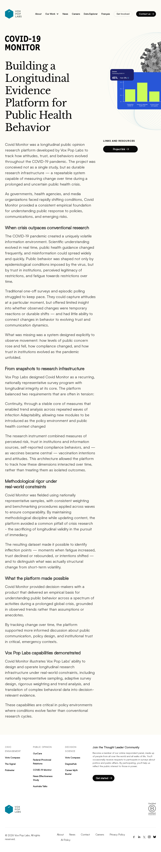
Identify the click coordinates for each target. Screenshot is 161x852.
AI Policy (65, 839)
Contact (85, 834)
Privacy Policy (117, 834)
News (72, 834)
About (60, 834)
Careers (99, 834)
